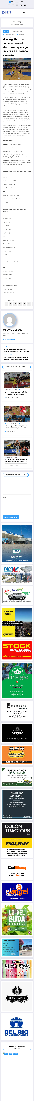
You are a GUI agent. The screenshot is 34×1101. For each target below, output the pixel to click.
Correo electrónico (7, 507)
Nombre (4, 497)
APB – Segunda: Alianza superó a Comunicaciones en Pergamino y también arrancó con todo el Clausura (16, 460)
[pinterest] (24, 304)
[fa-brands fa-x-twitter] (13, 5)
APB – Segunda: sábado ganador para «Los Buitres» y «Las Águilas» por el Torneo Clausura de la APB (16, 427)
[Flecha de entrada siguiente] (30, 358)
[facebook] (6, 304)
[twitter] (10, 304)
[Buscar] (28, 12)
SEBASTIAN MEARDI (17, 31)
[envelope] (20, 304)
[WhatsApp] (29, 304)
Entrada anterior (7, 346)
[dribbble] (17, 5)
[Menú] (24, 12)
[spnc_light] (32, 13)
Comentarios (5, 481)
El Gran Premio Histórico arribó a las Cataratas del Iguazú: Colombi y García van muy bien (16, 350)
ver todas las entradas (9, 339)
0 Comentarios (21, 34)
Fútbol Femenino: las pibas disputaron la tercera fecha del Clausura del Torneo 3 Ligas (15, 358)
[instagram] (21, 5)
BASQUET (6, 31)
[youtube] (25, 5)
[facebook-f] (9, 5)
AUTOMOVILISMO (7, 1053)
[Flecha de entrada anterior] (30, 349)
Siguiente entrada (7, 354)
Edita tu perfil (24, 333)
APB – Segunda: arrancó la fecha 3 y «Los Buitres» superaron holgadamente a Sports (16, 393)
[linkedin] (15, 304)
